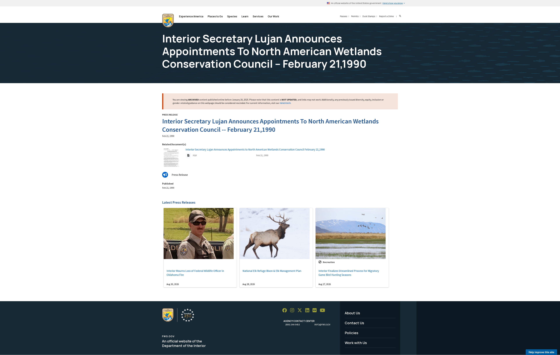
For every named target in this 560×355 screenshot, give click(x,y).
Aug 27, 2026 (324, 284)
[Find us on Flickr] (316, 310)
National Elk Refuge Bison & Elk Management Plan (272, 271)
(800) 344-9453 (292, 324)
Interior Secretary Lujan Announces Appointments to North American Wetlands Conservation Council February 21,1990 (255, 149)
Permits (355, 16)
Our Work (273, 16)
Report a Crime (386, 16)
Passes (343, 16)
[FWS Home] (168, 21)
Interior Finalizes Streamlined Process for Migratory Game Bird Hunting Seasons (348, 273)
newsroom (285, 103)
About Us (352, 313)
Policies (351, 332)
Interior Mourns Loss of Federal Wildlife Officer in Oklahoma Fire (195, 273)
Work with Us (356, 342)
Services (258, 16)
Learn (245, 16)
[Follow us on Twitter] (300, 310)
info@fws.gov (322, 324)
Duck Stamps (369, 16)
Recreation (329, 262)
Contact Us (354, 322)
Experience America (191, 16)
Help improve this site (541, 352)
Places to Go (215, 16)
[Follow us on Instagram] (293, 310)
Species (232, 16)
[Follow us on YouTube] (323, 310)
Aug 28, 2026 (249, 284)
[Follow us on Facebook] (285, 310)
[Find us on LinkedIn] (308, 310)
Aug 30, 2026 (173, 284)
